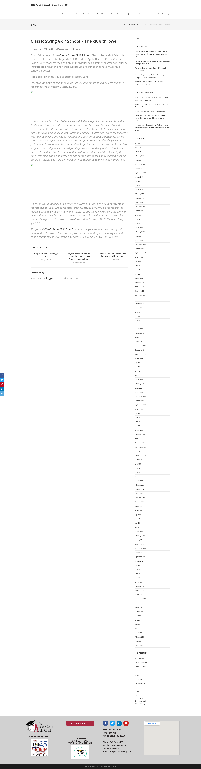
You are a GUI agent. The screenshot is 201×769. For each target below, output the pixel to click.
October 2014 (139, 451)
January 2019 (139, 236)
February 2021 (140, 156)
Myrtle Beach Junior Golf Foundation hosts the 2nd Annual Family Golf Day (79, 256)
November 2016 (140, 346)
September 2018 (140, 253)
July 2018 (138, 261)
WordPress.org (140, 704)
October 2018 (139, 249)
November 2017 (140, 295)
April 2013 (138, 527)
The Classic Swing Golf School (50, 4)
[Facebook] (105, 723)
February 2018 (140, 282)
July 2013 (138, 515)
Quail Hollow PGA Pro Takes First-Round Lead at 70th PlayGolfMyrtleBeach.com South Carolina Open (151, 54)
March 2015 (139, 430)
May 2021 (138, 143)
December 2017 (140, 291)
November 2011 (140, 599)
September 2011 (140, 607)
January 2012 (139, 591)
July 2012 (138, 565)
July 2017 (138, 312)
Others (137, 675)
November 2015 (140, 396)
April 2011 (138, 628)
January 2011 (139, 641)
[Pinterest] (2, 384)
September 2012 (140, 557)
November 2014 (140, 447)
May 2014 (138, 472)
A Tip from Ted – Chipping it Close (46, 255)
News (137, 671)
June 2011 (138, 620)
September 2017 (140, 304)
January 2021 (139, 160)
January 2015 (139, 439)
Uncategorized (63, 49)
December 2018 (140, 240)
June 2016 (138, 367)
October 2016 (139, 350)
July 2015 (138, 413)
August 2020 (139, 177)
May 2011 (138, 624)
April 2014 (138, 477)
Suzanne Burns (37, 49)
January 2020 (139, 198)
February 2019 (140, 232)
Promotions (139, 679)
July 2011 (138, 616)
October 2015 (139, 401)
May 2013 (138, 523)
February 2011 (140, 637)
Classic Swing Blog (141, 662)
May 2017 (138, 320)
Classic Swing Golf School (74, 55)
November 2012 (140, 548)
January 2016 (139, 388)
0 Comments (76, 49)
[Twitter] (112, 723)
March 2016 (139, 379)
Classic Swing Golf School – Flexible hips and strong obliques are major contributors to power (150, 118)
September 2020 (140, 173)
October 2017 (139, 299)
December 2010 (140, 645)
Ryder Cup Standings (142, 104)
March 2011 (139, 633)
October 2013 (139, 502)
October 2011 (139, 603)
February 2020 (140, 194)
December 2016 (140, 342)
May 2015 (138, 422)
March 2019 (139, 228)
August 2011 (139, 612)
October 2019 (139, 211)
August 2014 (139, 460)
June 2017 (138, 316)
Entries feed (139, 698)
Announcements (140, 658)
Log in (137, 695)
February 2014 (140, 485)
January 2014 (139, 489)
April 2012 (138, 578)
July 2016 (138, 363)
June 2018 (138, 266)
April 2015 (138, 426)
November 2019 (140, 206)
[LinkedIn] (2, 389)
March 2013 (139, 531)
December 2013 (140, 493)
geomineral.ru (139, 115)
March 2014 (139, 481)
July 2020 (138, 181)
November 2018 (140, 245)
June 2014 (138, 468)
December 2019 (140, 202)
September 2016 (140, 354)
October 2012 (139, 552)
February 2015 (140, 434)
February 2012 (140, 586)
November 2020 (140, 164)
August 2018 (139, 257)
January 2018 (139, 287)
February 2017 (140, 333)
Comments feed (140, 701)
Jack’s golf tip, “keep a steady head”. (152, 111)
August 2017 (139, 308)
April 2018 (138, 274)
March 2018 (139, 278)
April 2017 (138, 325)
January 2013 (139, 540)
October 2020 (139, 169)
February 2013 (140, 536)
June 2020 (138, 185)
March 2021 (139, 152)
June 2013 (138, 519)
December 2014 (140, 443)
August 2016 (139, 358)
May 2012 (138, 574)
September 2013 (140, 506)
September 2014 (140, 455)
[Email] (2, 393)
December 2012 (140, 544)
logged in (51, 278)
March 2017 (139, 329)
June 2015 (138, 418)
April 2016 (138, 375)
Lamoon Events (140, 667)
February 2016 (140, 384)
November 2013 (140, 498)
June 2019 (138, 219)
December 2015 (140, 392)
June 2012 (138, 569)
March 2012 (139, 582)
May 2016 (138, 371)
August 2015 (139, 409)
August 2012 (139, 561)
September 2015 (140, 405)
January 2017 (139, 337)
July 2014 (138, 464)
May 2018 (138, 270)
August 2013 (139, 510)
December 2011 (140, 595)
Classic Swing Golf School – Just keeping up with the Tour (112, 255)
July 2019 (138, 215)
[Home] (125, 24)
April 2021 (138, 147)
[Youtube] (126, 723)
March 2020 (139, 190)
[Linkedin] (119, 723)
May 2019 (138, 223)
